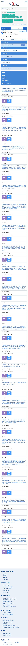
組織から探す (6, 592)
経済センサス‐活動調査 (8, 45)
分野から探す (6, 590)
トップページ (5, 8)
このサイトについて (7, 642)
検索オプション (5, 30)
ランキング (5, 579)
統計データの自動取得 (8, 614)
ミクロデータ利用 (7, 612)
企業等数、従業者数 (7, 68)
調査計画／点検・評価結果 (9, 625)
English (2, 1)
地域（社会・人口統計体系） (9, 606)
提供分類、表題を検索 (7, 32)
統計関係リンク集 (7, 635)
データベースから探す (8, 586)
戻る (3, 39)
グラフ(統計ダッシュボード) (9, 598)
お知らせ (5, 573)
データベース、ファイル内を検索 (10, 33)
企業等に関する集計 (7, 56)
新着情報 (5, 577)
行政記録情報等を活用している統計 (11, 627)
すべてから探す (6, 585)
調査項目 (5, 623)
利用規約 (17, 642)
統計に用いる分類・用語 (8, 620)
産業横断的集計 (6, 62)
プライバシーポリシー (8, 644)
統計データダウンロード (8, 603)
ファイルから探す (7, 588)
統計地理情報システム (8, 601)
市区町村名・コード (7, 622)
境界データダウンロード (8, 605)
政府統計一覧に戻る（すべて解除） (18, 24)
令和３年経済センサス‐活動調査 (10, 50)
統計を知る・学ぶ (7, 633)
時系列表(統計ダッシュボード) (10, 599)
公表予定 (5, 575)
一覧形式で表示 (22, 39)
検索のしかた (22, 31)
